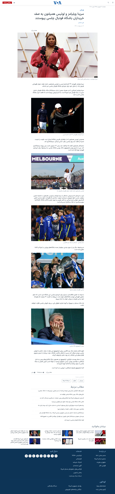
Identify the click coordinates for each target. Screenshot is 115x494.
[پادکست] (30, 455)
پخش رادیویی (77, 472)
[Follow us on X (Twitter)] (48, 455)
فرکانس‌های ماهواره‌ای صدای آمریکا (71, 469)
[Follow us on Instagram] (41, 455)
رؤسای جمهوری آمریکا (75, 486)
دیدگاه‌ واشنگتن (52, 486)
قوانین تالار (102, 466)
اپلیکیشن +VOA (77, 455)
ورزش (82, 10)
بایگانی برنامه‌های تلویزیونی (73, 489)
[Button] (34, 30)
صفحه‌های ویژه (101, 486)
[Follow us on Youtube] (44, 455)
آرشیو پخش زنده (101, 489)
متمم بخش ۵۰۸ (101, 455)
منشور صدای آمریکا (100, 459)
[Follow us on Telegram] (52, 455)
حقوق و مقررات (101, 462)
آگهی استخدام (77, 466)
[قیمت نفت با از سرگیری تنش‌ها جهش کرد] (100, 441)
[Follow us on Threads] (37, 455)
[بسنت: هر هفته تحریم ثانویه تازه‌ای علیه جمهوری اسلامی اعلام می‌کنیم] (34, 433)
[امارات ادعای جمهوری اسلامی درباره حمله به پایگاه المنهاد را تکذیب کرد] (100, 433)
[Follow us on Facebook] (56, 455)
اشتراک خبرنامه (77, 462)
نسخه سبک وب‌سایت (75, 476)
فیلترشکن (79, 459)
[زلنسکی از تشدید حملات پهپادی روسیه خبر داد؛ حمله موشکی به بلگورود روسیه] (67, 433)
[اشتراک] (26, 455)
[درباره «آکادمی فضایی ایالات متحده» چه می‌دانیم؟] (67, 441)
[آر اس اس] (33, 455)
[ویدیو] (14, 3)
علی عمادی (81, 23)
